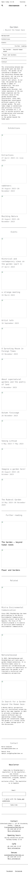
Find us (17, 825)
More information (14, 831)
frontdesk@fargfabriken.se (14, 827)
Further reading (20, 46)
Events (4, 42)
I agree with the (13, 800)
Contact (4, 62)
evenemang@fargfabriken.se (14, 855)
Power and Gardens (9, 55)
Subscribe (14, 805)
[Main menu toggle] (25, 5)
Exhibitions (6, 39)
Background (5, 35)
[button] (2, 6)
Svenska (22, 2)
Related (4, 58)
